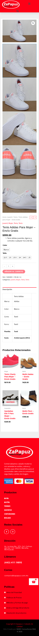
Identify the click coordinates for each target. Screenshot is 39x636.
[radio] (6, 249)
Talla (5, 253)
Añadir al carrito (14, 271)
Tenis (15, 217)
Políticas (9, 586)
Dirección (9, 540)
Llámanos (10, 556)
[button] (17, 11)
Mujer (10, 223)
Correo (8, 570)
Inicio (4, 217)
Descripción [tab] (7, 289)
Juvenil (10, 217)
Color (5, 245)
